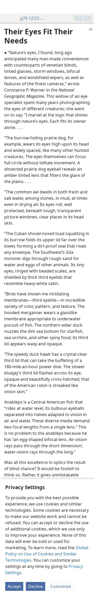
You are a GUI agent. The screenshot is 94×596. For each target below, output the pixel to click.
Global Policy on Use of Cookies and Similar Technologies (46, 554)
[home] (8, 6)
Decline (35, 586)
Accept (14, 586)
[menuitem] (8, 6)
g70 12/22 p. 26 (32, 18)
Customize (60, 586)
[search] (87, 7)
